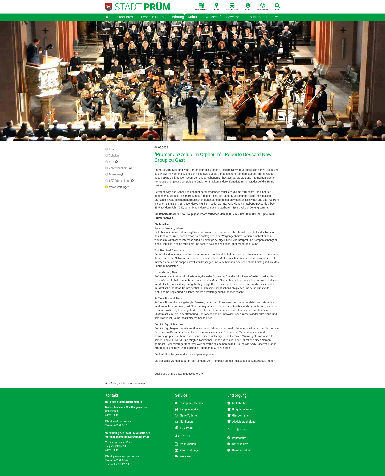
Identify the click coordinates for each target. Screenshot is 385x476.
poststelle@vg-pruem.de (126, 456)
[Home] (107, 17)
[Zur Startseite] (106, 383)
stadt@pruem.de (122, 421)
